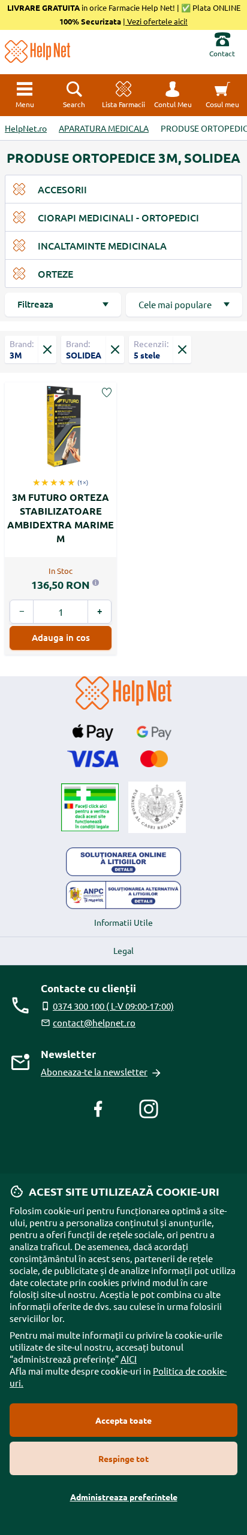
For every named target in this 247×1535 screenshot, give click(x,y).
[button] (172, 95)
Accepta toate (123, 1420)
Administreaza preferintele (123, 1496)
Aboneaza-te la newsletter (94, 1071)
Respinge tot (123, 1458)
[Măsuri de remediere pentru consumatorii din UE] (123, 861)
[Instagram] (148, 1109)
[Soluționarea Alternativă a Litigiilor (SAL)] (123, 895)
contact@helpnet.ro (94, 1022)
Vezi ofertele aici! (156, 21)
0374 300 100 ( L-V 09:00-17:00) (113, 1005)
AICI (129, 1358)
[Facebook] (98, 1109)
